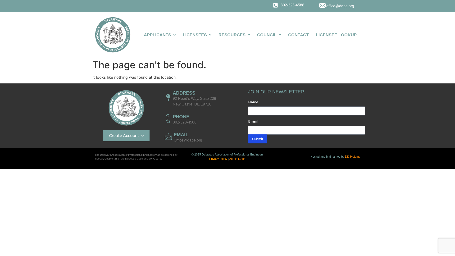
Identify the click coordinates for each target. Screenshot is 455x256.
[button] (159, 35)
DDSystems (352, 156)
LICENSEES (195, 34)
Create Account (124, 135)
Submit (257, 139)
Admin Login (237, 158)
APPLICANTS (157, 34)
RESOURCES (232, 34)
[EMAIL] (168, 136)
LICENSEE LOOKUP (336, 34)
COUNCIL (267, 34)
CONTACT (298, 34)
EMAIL (181, 134)
